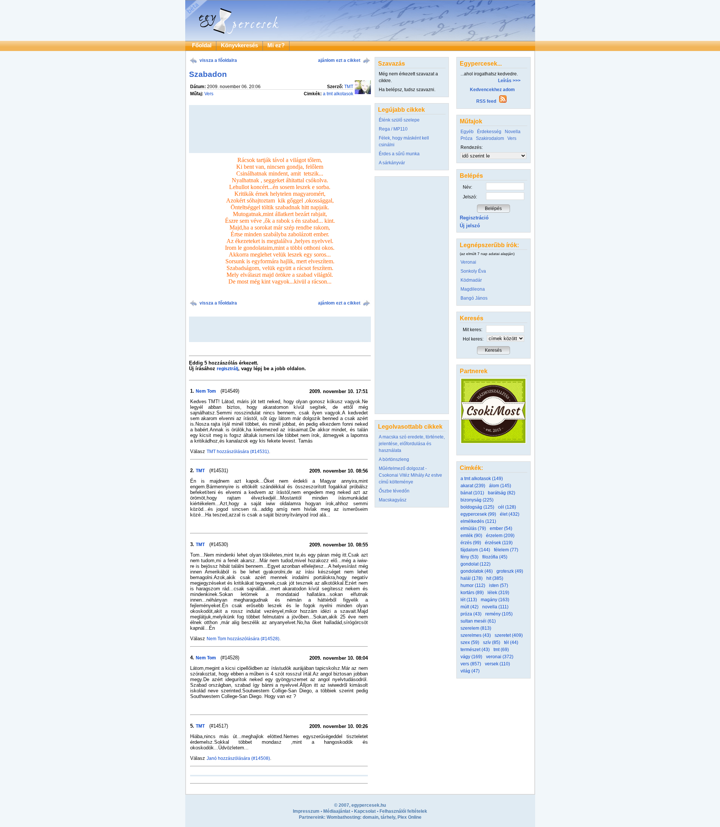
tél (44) (511, 642)
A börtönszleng (394, 459)
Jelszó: (470, 197)
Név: (467, 187)
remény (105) (499, 614)
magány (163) (495, 599)
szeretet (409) (509, 635)
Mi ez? (276, 45)
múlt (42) (469, 606)
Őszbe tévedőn (394, 491)
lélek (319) (498, 592)
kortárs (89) (472, 592)
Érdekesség (489, 131)
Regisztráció (474, 218)
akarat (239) (472, 485)
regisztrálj (227, 368)
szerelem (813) (475, 628)
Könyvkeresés (239, 45)
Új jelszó (470, 225)
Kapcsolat (365, 811)
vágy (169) (471, 656)
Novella (512, 131)
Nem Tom (206, 391)
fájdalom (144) (475, 549)
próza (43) (471, 614)
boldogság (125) (477, 507)
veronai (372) (499, 656)
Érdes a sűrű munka (399, 153)
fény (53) (469, 557)
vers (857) (470, 663)
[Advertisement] (280, 329)
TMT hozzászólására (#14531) (238, 451)
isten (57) (498, 585)
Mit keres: (472, 329)
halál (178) (471, 578)
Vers (208, 93)
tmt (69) (501, 649)
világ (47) (470, 671)
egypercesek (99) (478, 514)
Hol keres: (473, 339)
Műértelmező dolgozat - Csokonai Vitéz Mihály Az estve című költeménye (410, 475)
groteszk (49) (509, 571)
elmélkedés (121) (478, 521)
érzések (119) (499, 542)
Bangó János (474, 298)
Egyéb (467, 131)
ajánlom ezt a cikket (339, 60)
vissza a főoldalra (218, 60)
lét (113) (468, 599)
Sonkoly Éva (473, 271)
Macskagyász (392, 500)
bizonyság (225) (477, 500)
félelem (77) (506, 549)
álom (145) (500, 485)
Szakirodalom (490, 138)
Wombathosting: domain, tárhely (361, 817)
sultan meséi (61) (478, 621)
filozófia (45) (494, 557)
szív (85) (491, 642)
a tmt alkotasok (338, 93)
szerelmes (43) (475, 635)
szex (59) (469, 642)
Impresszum (306, 811)
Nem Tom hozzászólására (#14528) (243, 638)
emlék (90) (471, 535)
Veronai (468, 262)
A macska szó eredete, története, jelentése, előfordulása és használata (412, 443)
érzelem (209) (500, 535)
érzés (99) (470, 542)
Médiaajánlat (336, 811)
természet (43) (475, 649)
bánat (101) (472, 492)
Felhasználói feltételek (403, 811)
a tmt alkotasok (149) (481, 478)
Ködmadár (471, 280)
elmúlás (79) (473, 528)
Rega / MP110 (393, 129)
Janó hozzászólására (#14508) (238, 758)
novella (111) (495, 606)
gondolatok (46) (476, 571)
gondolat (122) (475, 564)
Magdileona (472, 289)
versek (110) (497, 663)
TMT (348, 86)
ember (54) (501, 528)
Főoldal (202, 45)
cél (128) (507, 507)
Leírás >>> (509, 80)
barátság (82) (501, 492)
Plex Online (410, 817)
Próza (466, 138)
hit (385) (494, 578)
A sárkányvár (392, 162)
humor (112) (472, 585)
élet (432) (509, 514)
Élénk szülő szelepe (399, 120)
